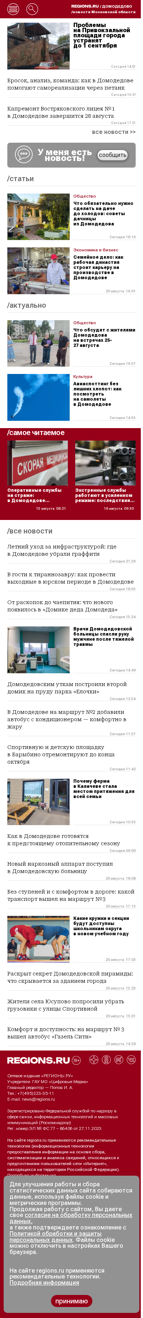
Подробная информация (31, 1175)
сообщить (112, 154)
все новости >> (114, 132)
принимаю (71, 1301)
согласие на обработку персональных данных (71, 1218)
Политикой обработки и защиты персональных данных (56, 1236)
